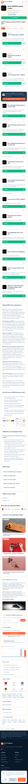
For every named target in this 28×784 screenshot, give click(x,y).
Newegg (14, 697)
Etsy (8, 720)
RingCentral (4, 697)
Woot (17, 695)
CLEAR (18, 697)
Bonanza (4, 694)
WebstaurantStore (21, 721)
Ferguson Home (14, 720)
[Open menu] (26, 2)
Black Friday (3, 759)
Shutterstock (9, 694)
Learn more (8, 775)
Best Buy (4, 720)
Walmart (15, 721)
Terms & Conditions (5, 767)
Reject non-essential (13, 779)
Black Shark (10, 697)
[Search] (22, 2)
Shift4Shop (4, 695)
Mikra (24, 720)
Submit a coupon (19, 759)
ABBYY (14, 695)
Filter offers (4, 26)
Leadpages (9, 695)
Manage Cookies (5, 779)
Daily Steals (15, 694)
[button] (3, 28)
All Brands (7, 729)
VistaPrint (10, 721)
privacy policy (15, 622)
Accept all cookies (21, 779)
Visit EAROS (15, 17)
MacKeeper (22, 697)
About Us (17, 755)
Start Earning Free (15, 633)
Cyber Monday (4, 762)
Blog (16, 757)
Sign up (23, 620)
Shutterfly (4, 721)
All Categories (4, 757)
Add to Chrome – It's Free (14, 99)
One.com (20, 695)
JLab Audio (20, 694)
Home (2, 729)
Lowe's (20, 720)
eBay (3, 723)
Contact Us (17, 762)
